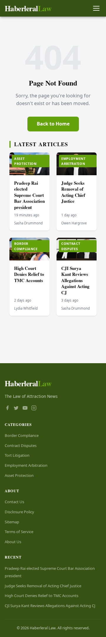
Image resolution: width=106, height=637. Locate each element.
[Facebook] (7, 408)
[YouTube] (25, 408)
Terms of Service (19, 531)
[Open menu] (96, 8)
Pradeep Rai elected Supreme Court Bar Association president (29, 195)
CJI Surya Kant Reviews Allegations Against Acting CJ (75, 280)
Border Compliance (22, 435)
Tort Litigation (17, 455)
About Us (13, 541)
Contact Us (14, 501)
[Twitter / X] (16, 408)
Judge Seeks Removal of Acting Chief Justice (73, 192)
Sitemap (12, 522)
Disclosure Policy (19, 511)
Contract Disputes (21, 445)
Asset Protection (19, 475)
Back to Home (53, 123)
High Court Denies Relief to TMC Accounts (29, 274)
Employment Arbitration (26, 465)
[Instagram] (34, 408)
